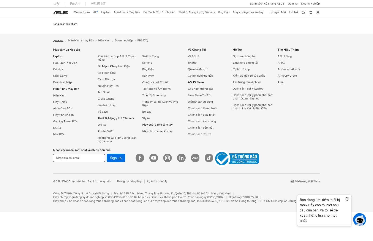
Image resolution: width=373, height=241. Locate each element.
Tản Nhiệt (104, 92)
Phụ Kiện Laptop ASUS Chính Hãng (117, 58)
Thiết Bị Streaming (154, 95)
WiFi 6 (102, 125)
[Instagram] (167, 158)
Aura (281, 82)
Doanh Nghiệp (310, 3)
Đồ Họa (58, 69)
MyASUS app (241, 69)
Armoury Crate (287, 75)
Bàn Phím (148, 76)
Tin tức (192, 63)
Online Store (82, 12)
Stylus (146, 118)
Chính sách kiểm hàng (202, 121)
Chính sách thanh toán (202, 108)
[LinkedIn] (181, 158)
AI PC (281, 63)
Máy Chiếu (60, 102)
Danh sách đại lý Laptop (248, 88)
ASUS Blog (285, 56)
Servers (147, 63)
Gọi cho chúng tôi (244, 56)
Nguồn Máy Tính (108, 86)
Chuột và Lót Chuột (155, 82)
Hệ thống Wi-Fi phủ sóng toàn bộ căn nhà (117, 139)
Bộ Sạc (146, 111)
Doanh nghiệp (124, 40)
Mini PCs (58, 134)
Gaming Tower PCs (65, 121)
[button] (293, 3)
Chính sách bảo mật (200, 127)
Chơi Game (60, 76)
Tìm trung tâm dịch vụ (247, 82)
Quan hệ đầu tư (197, 69)
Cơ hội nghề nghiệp (200, 75)
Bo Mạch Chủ (106, 73)
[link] (60, 12)
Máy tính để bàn (63, 115)
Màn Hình (59, 95)
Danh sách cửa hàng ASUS (267, 3)
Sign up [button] (116, 158)
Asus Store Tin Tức (199, 95)
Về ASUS (193, 56)
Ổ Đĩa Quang (106, 99)
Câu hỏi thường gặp (200, 89)
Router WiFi (105, 131)
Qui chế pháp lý (157, 181)
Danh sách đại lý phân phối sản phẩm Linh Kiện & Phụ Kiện (252, 106)
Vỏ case (103, 111)
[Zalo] (195, 158)
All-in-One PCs (62, 108)
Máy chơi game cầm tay (157, 131)
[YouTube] (153, 158)
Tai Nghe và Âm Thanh (156, 89)
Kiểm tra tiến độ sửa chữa (249, 75)
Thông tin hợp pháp (129, 181)
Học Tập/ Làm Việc (65, 63)
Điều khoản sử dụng (200, 102)
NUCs (57, 128)
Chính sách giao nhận (201, 115)
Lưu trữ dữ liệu (107, 105)
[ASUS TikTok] (209, 158)
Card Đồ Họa (106, 79)
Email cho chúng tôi (245, 63)
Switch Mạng (150, 56)
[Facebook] (140, 158)
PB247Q (142, 40)
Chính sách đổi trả (199, 134)
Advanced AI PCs (289, 69)
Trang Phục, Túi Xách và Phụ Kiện (160, 103)
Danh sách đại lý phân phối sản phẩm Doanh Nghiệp (252, 96)
